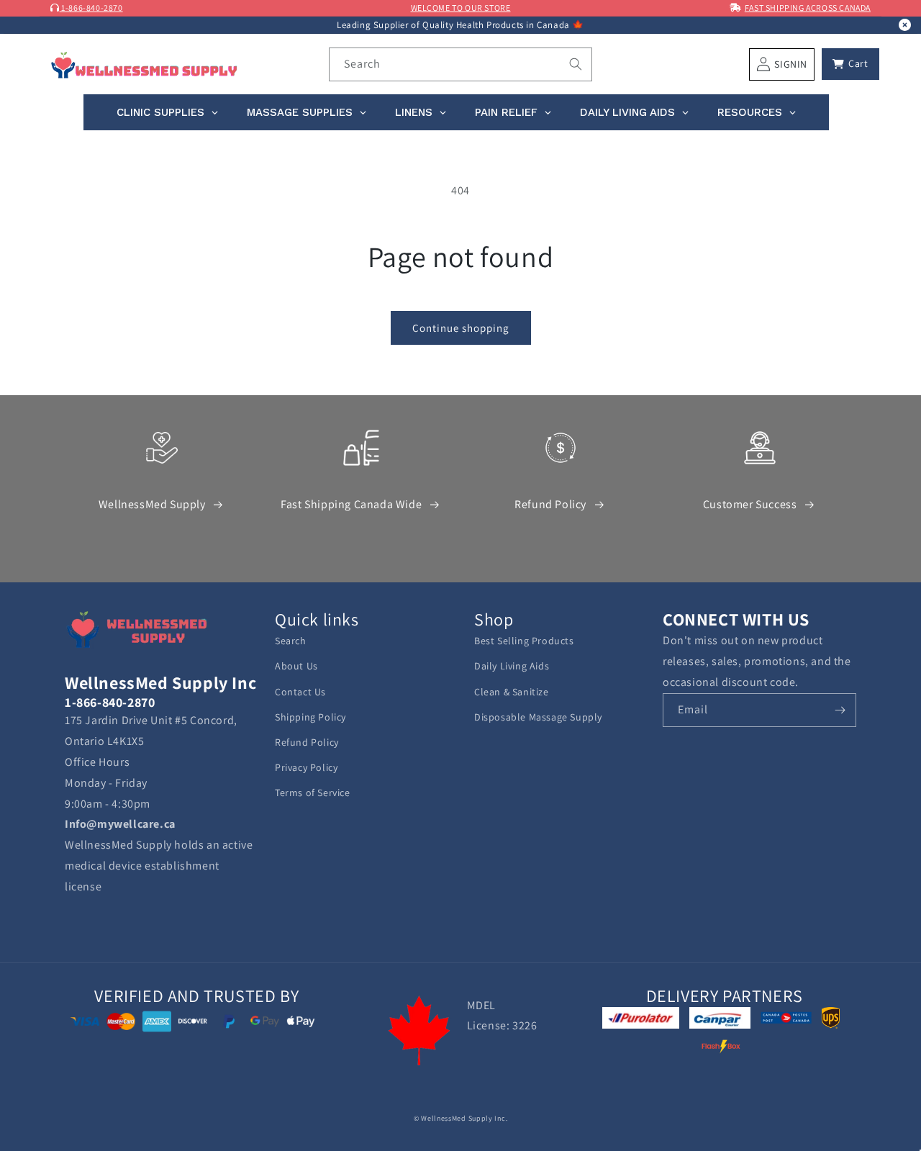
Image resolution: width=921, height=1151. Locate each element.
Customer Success (750, 504)
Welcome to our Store (461, 7)
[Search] (575, 64)
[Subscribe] (840, 710)
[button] (850, 64)
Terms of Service (312, 792)
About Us (296, 665)
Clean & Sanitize (511, 691)
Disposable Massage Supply (538, 716)
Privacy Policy (306, 767)
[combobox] (461, 64)
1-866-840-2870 (91, 7)
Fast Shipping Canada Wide (351, 504)
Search (291, 640)
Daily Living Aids (511, 665)
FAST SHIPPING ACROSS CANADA (808, 7)
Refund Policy (550, 504)
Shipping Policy (310, 716)
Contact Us (300, 691)
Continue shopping (460, 328)
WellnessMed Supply (152, 504)
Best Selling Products (524, 640)
